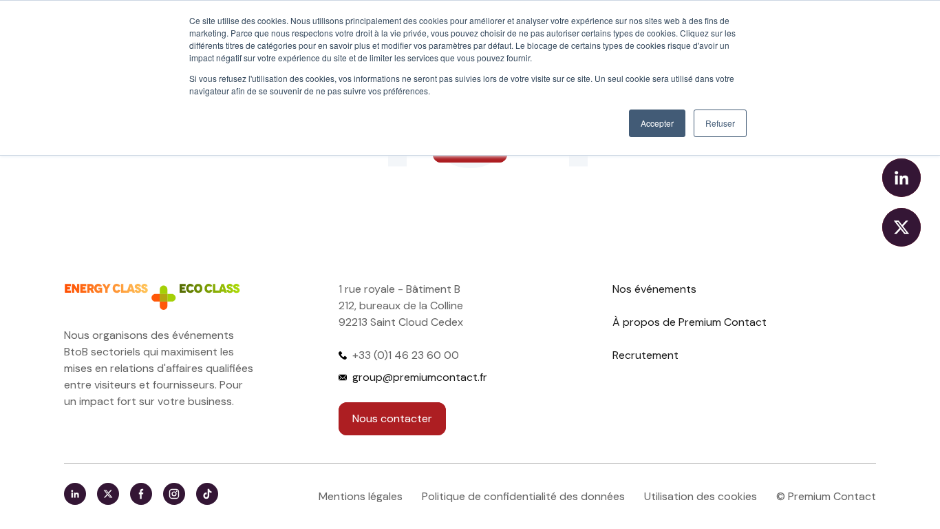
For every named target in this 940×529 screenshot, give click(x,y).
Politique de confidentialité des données (523, 496)
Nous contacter (392, 418)
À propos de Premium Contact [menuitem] (689, 322)
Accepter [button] (657, 123)
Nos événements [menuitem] (654, 289)
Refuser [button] (720, 123)
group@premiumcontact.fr (419, 377)
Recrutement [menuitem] (645, 355)
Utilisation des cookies (700, 496)
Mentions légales (361, 496)
